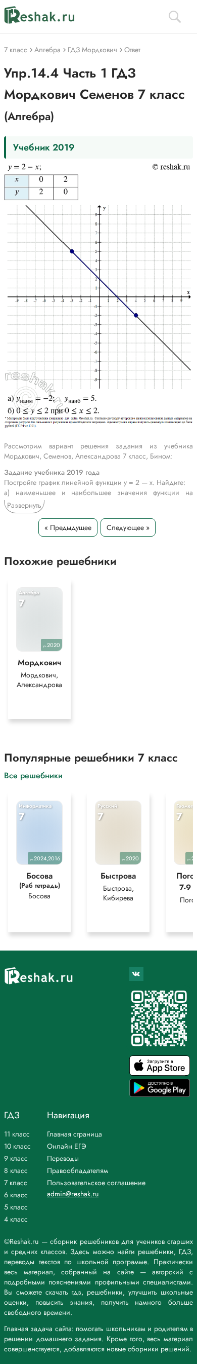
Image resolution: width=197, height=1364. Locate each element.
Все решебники (33, 775)
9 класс (16, 1158)
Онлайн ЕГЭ (66, 1146)
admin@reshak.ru (72, 1194)
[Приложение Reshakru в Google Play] (159, 1094)
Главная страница (74, 1134)
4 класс (16, 1219)
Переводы (63, 1158)
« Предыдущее (67, 527)
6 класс (16, 1195)
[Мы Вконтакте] (136, 974)
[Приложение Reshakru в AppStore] (159, 1073)
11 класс (17, 1134)
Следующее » (128, 527)
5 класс (16, 1207)
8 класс (16, 1170)
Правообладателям (77, 1170)
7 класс (15, 1183)
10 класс (17, 1146)
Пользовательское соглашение (96, 1183)
